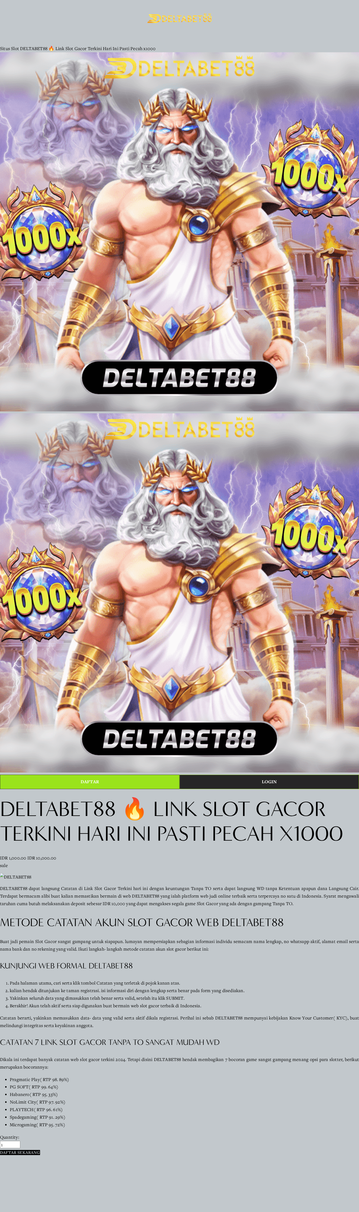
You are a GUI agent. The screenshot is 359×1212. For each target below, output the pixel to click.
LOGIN (269, 782)
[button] (20, 1152)
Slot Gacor (46, 941)
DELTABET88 (13, 888)
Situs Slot (9, 48)
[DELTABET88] (15, 877)
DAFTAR (90, 782)
